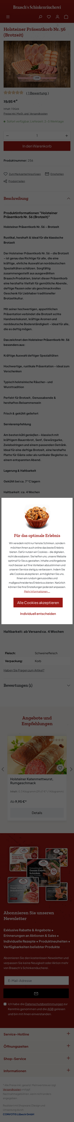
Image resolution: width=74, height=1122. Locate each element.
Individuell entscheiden (38, 613)
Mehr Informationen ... (37, 591)
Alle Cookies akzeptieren (38, 602)
